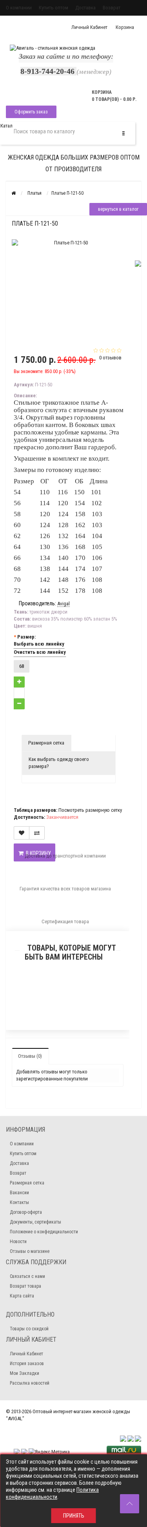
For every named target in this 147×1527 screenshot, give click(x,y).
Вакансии (19, 1192)
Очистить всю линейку (40, 652)
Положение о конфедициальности (44, 1232)
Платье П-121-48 (68, 1003)
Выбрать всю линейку (39, 644)
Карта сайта (22, 1296)
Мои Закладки (24, 1373)
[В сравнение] (85, 993)
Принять (73, 1516)
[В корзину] (49, 993)
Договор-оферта (26, 1212)
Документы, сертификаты (35, 1222)
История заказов (27, 1363)
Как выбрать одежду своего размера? (59, 763)
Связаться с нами (27, 1276)
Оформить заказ (31, 112)
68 (21, 666)
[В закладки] (67, 993)
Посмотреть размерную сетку (90, 810)
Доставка (85, 8)
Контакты (19, 1202)
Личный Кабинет (26, 1354)
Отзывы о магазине (29, 1251)
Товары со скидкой (29, 1328)
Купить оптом (53, 8)
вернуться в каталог (118, 209)
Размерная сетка (46, 743)
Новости (18, 1241)
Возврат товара (25, 1286)
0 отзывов (110, 358)
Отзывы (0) (30, 1056)
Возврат (111, 8)
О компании (19, 8)
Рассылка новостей (29, 1383)
